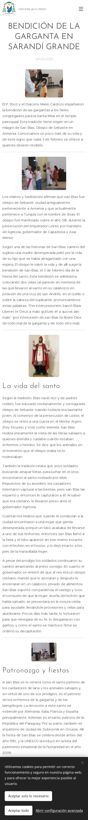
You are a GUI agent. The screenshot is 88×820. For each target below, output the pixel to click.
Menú (81, 8)
